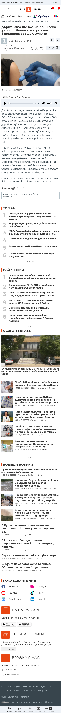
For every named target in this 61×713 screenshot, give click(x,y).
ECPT (3, 691)
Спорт (28, 16)
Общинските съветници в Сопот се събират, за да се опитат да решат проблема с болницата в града (30, 371)
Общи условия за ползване (14, 686)
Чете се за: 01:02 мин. (40, 519)
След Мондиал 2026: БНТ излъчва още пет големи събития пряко (32, 286)
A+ (52, 40)
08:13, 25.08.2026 (22, 519)
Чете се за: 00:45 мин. (27, 550)
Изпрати (9, 649)
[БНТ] (5, 41)
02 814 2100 (11, 669)
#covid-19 (7, 196)
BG (56, 2)
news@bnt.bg (12, 675)
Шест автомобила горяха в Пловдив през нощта (31, 255)
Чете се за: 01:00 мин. (27, 475)
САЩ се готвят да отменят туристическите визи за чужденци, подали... (28, 543)
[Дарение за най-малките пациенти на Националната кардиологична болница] (7, 446)
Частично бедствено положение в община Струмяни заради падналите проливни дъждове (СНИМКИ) (37, 498)
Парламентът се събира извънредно (29, 555)
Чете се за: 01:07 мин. (40, 489)
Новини (11, 16)
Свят (19, 16)
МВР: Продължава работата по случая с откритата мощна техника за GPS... (34, 232)
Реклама (30, 261)
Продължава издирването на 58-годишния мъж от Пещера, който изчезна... (29, 471)
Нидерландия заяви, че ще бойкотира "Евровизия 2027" (32, 225)
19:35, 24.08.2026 (9, 570)
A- (57, 40)
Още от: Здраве (17, 330)
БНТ (3, 2)
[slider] (20, 103)
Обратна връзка (37, 686)
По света (42, 550)
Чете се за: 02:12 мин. (26, 570)
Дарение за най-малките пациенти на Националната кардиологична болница (34, 444)
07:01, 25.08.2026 (9, 559)
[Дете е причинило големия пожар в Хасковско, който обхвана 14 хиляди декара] (7, 515)
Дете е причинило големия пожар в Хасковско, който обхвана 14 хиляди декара (33, 513)
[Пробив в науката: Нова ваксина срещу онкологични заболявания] (7, 387)
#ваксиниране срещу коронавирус (21, 194)
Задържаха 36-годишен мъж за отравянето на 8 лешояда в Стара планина (31, 318)
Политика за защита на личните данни (28, 691)
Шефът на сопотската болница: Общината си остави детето (26, 565)
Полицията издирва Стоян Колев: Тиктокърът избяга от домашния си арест (32, 216)
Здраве (15, 21)
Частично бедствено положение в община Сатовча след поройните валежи (37, 483)
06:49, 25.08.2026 (9, 475)
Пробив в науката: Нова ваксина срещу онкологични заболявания (36, 383)
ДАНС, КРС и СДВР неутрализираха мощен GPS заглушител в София (31, 301)
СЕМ (50, 686)
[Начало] (3, 16)
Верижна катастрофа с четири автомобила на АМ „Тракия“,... (29, 309)
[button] (49, 709)
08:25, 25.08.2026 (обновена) (27, 503)
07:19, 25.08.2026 (9, 535)
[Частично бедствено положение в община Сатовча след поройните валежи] (7, 485)
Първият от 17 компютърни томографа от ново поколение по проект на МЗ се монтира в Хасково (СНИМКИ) (35, 429)
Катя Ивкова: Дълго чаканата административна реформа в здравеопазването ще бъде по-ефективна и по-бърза (35, 415)
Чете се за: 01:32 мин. (49, 503)
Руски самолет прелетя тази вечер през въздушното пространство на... (32, 294)
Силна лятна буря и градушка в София (32, 238)
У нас (40, 475)
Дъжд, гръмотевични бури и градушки (33, 246)
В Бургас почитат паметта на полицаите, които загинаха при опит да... (29, 528)
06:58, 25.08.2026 (22, 489)
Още (22, 21)
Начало (6, 21)
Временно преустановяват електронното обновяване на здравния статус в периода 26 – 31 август (36, 400)
